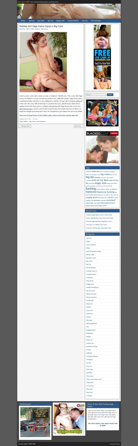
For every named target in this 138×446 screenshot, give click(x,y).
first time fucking (108, 186)
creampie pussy (91, 274)
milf (107, 195)
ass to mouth (104, 171)
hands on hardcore (111, 189)
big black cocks (96, 174)
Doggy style (60, 21)
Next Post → (79, 126)
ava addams (111, 171)
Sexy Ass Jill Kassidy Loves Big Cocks (98, 228)
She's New (89, 369)
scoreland (110, 200)
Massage (89, 320)
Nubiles (37, 29)
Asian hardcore (91, 245)
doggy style (101, 183)
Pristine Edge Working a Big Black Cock (99, 221)
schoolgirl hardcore (92, 356)
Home (23, 21)
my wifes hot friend (113, 195)
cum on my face (100, 180)
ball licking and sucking (93, 251)
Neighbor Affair (91, 330)
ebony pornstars (91, 294)
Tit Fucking (89, 386)
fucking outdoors (100, 189)
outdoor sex (89, 200)
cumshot (91, 183)
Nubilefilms (89, 333)
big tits (90, 177)
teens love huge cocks (99, 206)
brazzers (103, 177)
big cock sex (113, 174)
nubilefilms (110, 197)
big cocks (41, 21)
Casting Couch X (91, 271)
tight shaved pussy (26, 109)
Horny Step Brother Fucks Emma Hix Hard (99, 218)
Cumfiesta (89, 277)
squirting (89, 372)
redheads (103, 200)
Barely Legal (90, 254)
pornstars (97, 200)
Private (88, 350)
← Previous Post (24, 126)
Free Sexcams (96, 21)
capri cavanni (109, 177)
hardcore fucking (105, 192)
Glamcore (89, 304)
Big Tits (50, 21)
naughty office (103, 197)
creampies (88, 180)
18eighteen (89, 171)
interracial (97, 195)
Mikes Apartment (91, 323)
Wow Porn (89, 392)
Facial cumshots (73, 21)
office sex (89, 340)
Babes (88, 248)
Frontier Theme (115, 444)
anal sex (31, 21)
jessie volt (102, 195)
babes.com (89, 174)
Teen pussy (44, 29)
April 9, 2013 (30, 29)
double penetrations (92, 287)
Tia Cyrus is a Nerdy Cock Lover (96, 224)
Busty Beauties (91, 268)
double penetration (91, 186)
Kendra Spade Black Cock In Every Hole (99, 215)
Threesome (89, 382)
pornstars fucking (91, 346)
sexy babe (97, 203)
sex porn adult (24, 1)
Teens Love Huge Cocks (94, 379)
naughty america (92, 197)
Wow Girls (89, 389)
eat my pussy (99, 186)
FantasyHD (89, 300)
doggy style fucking (112, 183)
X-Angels (89, 396)
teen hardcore (41, 121)
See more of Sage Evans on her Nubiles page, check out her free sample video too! (49, 115)
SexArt (88, 363)
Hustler (88, 307)
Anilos (88, 241)
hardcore (91, 191)
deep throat (89, 281)
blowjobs (97, 177)
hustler (91, 195)
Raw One (22, 29)
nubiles (25, 121)
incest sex (89, 310)
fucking (91, 188)
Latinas (88, 317)
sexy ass (85, 21)
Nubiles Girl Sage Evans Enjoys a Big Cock (41, 26)
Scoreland (89, 359)
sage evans (32, 121)
